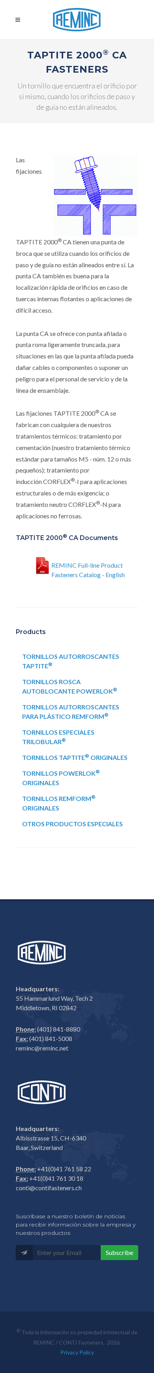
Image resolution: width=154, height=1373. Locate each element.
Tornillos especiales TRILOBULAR (58, 736)
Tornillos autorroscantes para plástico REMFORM (70, 711)
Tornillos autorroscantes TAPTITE (70, 661)
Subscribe (119, 1252)
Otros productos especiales (72, 823)
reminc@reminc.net (42, 1048)
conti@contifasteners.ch (49, 1187)
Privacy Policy (77, 1352)
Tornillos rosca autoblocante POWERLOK (69, 686)
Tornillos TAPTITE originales (75, 757)
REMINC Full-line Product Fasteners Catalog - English (88, 568)
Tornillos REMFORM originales (59, 803)
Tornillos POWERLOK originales (61, 777)
